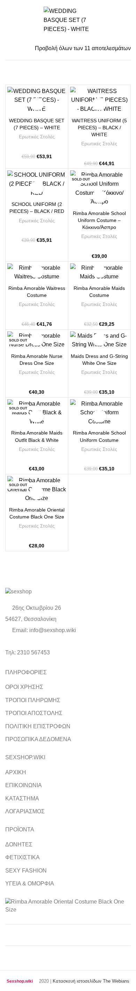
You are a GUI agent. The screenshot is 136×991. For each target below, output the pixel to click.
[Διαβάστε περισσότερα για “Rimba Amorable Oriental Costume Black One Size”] (37, 493)
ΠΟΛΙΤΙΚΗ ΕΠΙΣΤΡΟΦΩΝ (37, 726)
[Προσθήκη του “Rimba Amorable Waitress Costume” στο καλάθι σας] (37, 272)
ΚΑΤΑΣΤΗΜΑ (22, 798)
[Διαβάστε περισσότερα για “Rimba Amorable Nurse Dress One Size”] (37, 339)
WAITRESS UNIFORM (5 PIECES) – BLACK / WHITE (99, 127)
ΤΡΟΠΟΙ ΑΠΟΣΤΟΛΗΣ (33, 713)
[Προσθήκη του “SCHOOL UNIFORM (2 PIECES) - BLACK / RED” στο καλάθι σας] (37, 188)
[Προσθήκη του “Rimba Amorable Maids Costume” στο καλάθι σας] (99, 272)
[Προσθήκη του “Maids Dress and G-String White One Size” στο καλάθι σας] (99, 339)
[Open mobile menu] (8, 20)
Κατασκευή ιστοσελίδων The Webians (91, 981)
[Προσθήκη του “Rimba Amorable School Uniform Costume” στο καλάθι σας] (99, 416)
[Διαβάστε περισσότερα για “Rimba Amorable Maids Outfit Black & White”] (37, 416)
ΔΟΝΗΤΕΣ (18, 844)
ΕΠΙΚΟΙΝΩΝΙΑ (23, 785)
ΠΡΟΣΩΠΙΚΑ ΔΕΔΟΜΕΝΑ (38, 739)
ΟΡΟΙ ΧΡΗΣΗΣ (24, 687)
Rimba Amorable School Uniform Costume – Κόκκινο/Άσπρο (99, 220)
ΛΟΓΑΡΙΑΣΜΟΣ (25, 811)
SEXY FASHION (26, 871)
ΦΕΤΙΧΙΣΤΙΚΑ (22, 857)
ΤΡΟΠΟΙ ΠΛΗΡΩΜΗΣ (32, 700)
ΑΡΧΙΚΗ (15, 772)
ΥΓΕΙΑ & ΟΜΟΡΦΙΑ (29, 883)
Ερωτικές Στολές (37, 136)
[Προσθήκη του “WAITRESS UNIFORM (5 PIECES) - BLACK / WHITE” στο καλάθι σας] (99, 104)
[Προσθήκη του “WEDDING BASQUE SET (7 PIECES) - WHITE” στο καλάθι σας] (37, 104)
